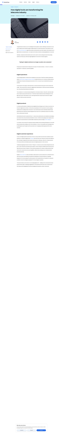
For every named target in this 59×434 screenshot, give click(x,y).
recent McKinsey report (22, 50)
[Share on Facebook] (45, 42)
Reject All (31, 430)
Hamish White (17, 42)
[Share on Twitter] (42, 42)
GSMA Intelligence (48, 119)
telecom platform (23, 154)
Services (25, 2)
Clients (29, 2)
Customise (21, 430)
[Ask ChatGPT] (47, 42)
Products (20, 2)
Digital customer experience (9, 52)
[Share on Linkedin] (40, 42)
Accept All (41, 430)
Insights (33, 2)
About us (37, 2)
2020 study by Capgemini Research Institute (27, 79)
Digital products (8, 50)
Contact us (54, 2)
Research (32, 138)
